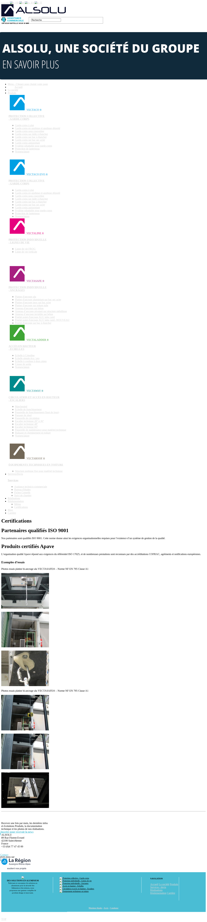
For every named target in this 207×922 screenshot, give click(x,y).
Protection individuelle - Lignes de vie (77, 881)
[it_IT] (38, 2)
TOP (3, 919)
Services (13, 480)
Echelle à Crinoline (25, 355)
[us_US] (22, 2)
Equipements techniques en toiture (75, 891)
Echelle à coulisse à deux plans (31, 361)
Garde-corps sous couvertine (29, 131)
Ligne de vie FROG (25, 248)
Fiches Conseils (22, 492)
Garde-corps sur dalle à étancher (31, 134)
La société (13, 90)
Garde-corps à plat (24, 125)
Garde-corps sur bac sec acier (30, 140)
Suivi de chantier (22, 495)
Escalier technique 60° (26, 427)
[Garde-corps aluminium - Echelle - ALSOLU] (34, 15)
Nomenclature (22, 151)
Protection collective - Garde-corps (75, 878)
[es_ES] (30, 2)
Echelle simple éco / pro (27, 358)
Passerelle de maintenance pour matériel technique (40, 429)
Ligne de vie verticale (26, 251)
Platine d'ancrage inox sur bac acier (33, 302)
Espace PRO (5, 3)
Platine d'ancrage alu (25, 296)
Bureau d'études (22, 489)
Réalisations (14, 498)
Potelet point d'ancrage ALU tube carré (35, 317)
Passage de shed (23, 415)
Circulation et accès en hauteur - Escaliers (78, 889)
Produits (12, 93)
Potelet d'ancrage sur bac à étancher (33, 323)
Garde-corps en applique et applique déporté (37, 128)
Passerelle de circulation (27, 418)
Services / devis (158, 887)
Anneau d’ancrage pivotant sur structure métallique (41, 311)
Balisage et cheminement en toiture (33, 432)
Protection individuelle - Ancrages (75, 883)
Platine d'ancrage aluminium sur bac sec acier (38, 299)
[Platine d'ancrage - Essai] (25, 607)
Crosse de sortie (23, 364)
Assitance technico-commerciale (30, 486)
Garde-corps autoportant (27, 142)
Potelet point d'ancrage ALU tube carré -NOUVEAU (42, 320)
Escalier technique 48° (26, 424)
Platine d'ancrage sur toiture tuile (31, 305)
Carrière (12, 513)
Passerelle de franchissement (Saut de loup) (37, 412)
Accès (106, 908)
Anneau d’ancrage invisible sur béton (34, 314)
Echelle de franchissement (28, 409)
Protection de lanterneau (27, 148)
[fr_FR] (14, 2)
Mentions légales (95, 908)
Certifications (21, 507)
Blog (10, 510)
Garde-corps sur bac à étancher (31, 137)
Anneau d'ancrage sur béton (29, 308)
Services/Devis (15, 474)
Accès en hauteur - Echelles (73, 886)
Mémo (17, 504)
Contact (4, 854)
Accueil (18, 87)
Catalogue (114, 908)
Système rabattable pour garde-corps (33, 145)
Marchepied (21, 406)
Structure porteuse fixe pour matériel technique (39, 471)
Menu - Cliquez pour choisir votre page (28, 84)
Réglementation (16, 501)
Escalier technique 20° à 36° (29, 421)
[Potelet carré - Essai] (25, 729)
